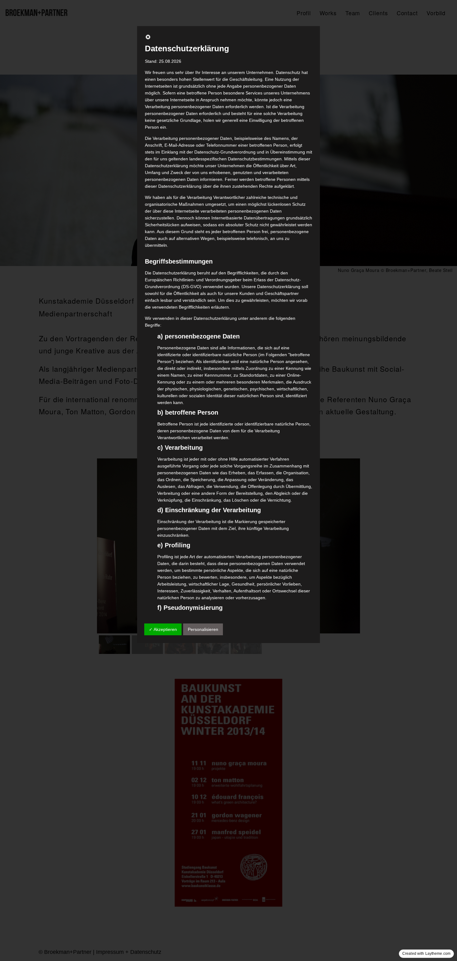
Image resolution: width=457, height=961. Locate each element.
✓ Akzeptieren (163, 629)
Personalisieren (203, 629)
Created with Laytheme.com (426, 953)
